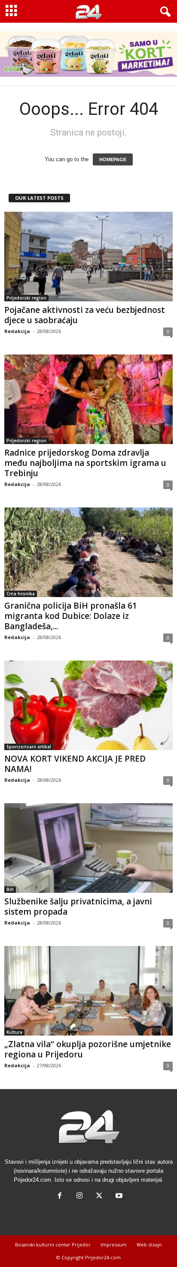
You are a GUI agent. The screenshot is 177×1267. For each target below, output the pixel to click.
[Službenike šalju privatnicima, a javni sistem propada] (88, 848)
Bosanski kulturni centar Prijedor (53, 1244)
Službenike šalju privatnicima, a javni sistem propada (78, 906)
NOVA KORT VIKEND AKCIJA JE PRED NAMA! (75, 764)
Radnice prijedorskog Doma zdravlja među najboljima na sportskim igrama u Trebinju (85, 463)
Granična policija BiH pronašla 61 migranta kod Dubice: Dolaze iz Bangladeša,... (70, 616)
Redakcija (17, 331)
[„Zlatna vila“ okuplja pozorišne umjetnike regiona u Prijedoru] (88, 991)
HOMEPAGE (112, 159)
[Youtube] (118, 1196)
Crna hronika (20, 594)
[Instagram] (79, 1196)
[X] (99, 1196)
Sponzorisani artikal (28, 747)
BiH (10, 889)
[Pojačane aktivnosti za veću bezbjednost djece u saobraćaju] (88, 256)
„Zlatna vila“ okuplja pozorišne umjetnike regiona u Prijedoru (87, 1049)
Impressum (114, 1244)
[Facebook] (60, 1196)
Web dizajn (149, 1244)
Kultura (14, 1032)
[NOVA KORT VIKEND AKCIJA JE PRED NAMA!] (88, 705)
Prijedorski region (26, 298)
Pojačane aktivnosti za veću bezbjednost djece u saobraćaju (84, 315)
